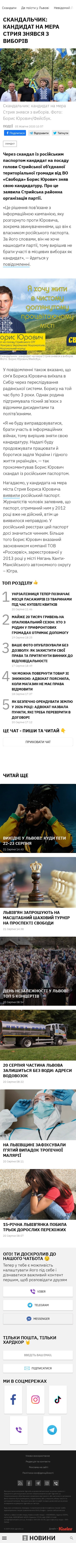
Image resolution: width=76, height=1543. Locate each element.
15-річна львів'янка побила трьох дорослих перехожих (35, 1227)
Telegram (41, 1305)
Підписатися (42, 1368)
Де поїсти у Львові (35, 8)
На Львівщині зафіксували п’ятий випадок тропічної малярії (34, 1150)
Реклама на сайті (38, 1467)
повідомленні (16, 264)
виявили (11, 495)
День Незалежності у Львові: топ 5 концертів (36, 993)
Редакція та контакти (38, 1461)
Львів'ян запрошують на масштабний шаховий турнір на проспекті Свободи (36, 918)
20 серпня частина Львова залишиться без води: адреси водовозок (37, 1070)
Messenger (41, 1319)
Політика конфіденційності (38, 1472)
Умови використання (38, 1455)
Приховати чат (38, 742)
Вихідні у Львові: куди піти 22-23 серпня (34, 840)
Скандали (9, 8)
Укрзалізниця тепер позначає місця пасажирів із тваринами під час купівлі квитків (42, 599)
